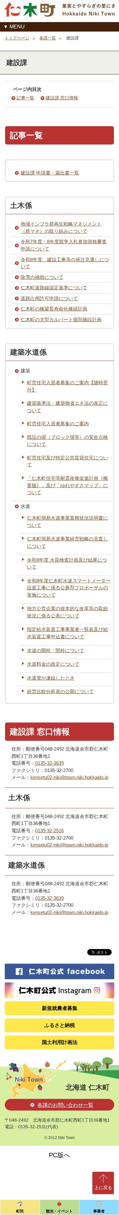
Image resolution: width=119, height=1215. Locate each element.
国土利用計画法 (59, 1042)
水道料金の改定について (53, 664)
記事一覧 (25, 98)
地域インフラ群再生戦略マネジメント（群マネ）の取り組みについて (61, 227)
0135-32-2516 (49, 830)
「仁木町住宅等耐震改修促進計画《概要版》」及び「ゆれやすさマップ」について (67, 485)
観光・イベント (59, 1211)
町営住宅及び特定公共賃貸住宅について (67, 461)
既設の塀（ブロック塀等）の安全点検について (67, 440)
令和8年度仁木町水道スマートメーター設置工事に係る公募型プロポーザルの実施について (68, 588)
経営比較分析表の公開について (60, 691)
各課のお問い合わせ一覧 (65, 1105)
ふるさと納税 (59, 1025)
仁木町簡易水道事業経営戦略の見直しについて (67, 542)
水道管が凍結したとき (51, 678)
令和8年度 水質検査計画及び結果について (67, 563)
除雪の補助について (42, 277)
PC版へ (59, 1155)
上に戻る (103, 1187)
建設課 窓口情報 (62, 98)
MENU (17, 26)
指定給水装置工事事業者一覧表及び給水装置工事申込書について (67, 633)
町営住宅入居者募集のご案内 (58, 423)
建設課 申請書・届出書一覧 (50, 172)
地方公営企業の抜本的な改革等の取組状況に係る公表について (67, 612)
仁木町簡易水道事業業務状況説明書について (67, 521)
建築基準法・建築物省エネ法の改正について (67, 406)
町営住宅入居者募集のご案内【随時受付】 (67, 386)
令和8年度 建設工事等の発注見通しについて (65, 263)
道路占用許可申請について (49, 298)
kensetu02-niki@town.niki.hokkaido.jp (69, 777)
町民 (20, 1211)
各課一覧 (47, 38)
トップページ (16, 38)
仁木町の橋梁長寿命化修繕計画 (54, 308)
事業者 (99, 1211)
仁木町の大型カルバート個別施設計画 (61, 319)
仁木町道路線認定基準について (54, 287)
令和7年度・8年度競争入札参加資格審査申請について (64, 245)
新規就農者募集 (59, 1008)
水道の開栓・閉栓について (55, 650)
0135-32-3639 (49, 763)
